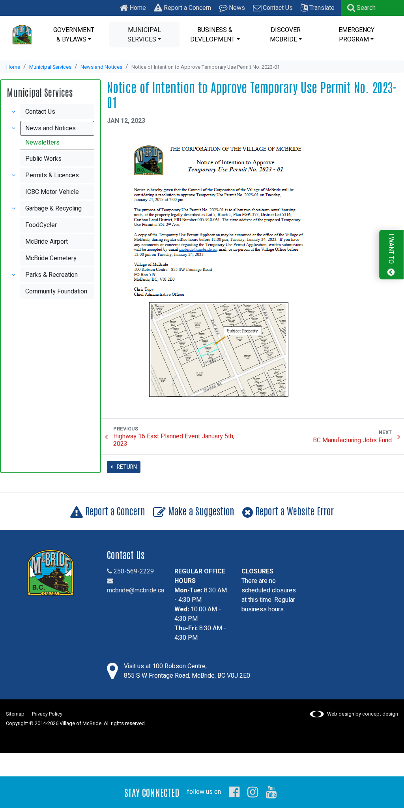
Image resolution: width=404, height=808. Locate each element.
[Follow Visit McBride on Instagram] (252, 792)
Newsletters (42, 142)
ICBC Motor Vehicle (52, 192)
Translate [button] (321, 8)
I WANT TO (391, 249)
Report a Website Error (293, 510)
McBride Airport (46, 241)
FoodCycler (41, 225)
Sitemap (15, 714)
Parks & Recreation (51, 275)
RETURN (126, 467)
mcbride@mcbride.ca (135, 590)
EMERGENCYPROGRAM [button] (356, 34)
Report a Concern (186, 8)
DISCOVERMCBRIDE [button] (285, 34)
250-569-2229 (133, 571)
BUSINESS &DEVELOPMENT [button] (212, 34)
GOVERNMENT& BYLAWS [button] (73, 34)
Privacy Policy (47, 714)
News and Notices (101, 67)
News (236, 8)
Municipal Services (50, 67)
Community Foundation (56, 291)
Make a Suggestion (200, 510)
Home (137, 8)
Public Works (43, 158)
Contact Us (277, 8)
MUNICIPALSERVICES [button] (144, 34)
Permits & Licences (52, 175)
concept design (380, 714)
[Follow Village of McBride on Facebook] (234, 792)
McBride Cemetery (51, 258)
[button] (361, 8)
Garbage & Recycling (53, 208)
